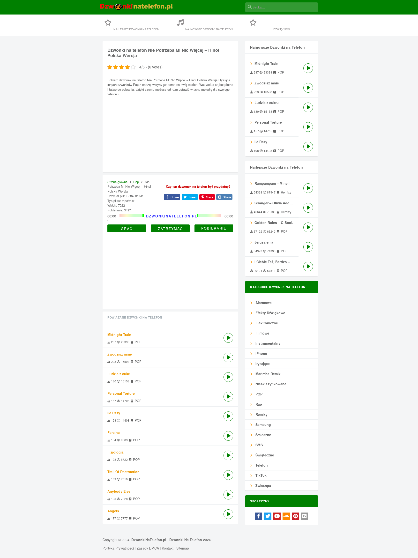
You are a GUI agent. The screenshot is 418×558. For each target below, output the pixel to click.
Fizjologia (115, 452)
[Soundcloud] (286, 516)
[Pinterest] (295, 516)
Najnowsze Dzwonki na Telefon (209, 29)
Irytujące (262, 363)
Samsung (262, 424)
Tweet (191, 197)
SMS (258, 444)
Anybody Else (118, 491)
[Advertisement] (170, 133)
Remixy (261, 414)
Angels (113, 510)
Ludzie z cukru (266, 102)
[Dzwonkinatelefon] (136, 9)
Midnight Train (266, 63)
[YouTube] (277, 516)
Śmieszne (262, 434)
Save (209, 197)
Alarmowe (263, 302)
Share (174, 197)
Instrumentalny (267, 343)
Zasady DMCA (148, 548)
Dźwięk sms (281, 29)
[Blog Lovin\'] (304, 516)
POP (258, 394)
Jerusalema (263, 242)
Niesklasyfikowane (270, 383)
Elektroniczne (266, 322)
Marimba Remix (267, 373)
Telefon (261, 465)
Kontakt (167, 548)
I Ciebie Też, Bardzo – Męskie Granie (276, 261)
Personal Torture (268, 122)
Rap (136, 181)
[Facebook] (258, 516)
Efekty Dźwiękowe (269, 312)
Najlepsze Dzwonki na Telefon (136, 29)
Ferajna (113, 432)
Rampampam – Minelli (272, 183)
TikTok (260, 475)
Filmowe (261, 333)
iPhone (260, 353)
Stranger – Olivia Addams (275, 203)
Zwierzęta (262, 485)
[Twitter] (267, 516)
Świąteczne (264, 455)
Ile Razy (260, 141)
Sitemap (182, 548)
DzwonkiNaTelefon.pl (148, 539)
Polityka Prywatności (118, 548)
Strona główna (117, 181)
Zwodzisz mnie (266, 83)
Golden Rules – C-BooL (273, 222)
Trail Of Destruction (123, 471)
